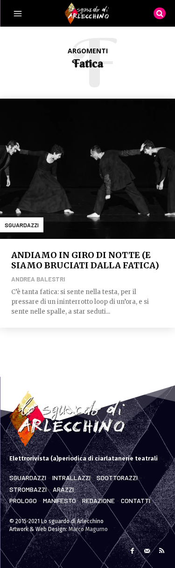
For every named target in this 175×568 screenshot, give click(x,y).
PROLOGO (23, 500)
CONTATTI (135, 500)
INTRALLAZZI (71, 478)
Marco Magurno (88, 529)
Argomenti (88, 50)
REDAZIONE (98, 500)
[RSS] (162, 550)
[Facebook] (132, 550)
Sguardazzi (22, 225)
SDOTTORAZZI (117, 478)
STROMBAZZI (28, 489)
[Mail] (147, 550)
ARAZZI (63, 489)
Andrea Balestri (38, 279)
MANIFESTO (59, 500)
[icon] (160, 12)
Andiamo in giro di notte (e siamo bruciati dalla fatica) (85, 260)
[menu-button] (17, 13)
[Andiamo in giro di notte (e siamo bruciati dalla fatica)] (87, 169)
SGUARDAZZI (27, 478)
